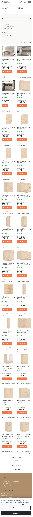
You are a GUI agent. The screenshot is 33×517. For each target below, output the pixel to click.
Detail (5, 105)
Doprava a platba (5, 493)
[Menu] (29, 2)
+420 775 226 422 (7, 483)
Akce (5, 22)
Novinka (6, 24)
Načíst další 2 (16, 457)
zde (23, 504)
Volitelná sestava (10, 26)
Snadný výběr (9, 29)
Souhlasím (15, 513)
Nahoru (17, 469)
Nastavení (16, 508)
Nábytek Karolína (7, 486)
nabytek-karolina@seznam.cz (11, 481)
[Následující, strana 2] (16, 462)
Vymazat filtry (15, 40)
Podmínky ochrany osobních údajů (10, 497)
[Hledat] (21, 2)
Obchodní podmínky (6, 495)
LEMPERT (7, 35)
